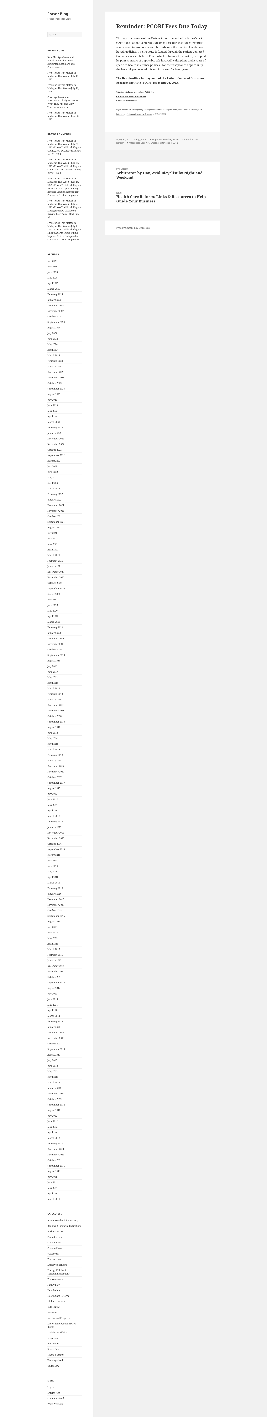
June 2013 (52, 1065)
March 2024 (53, 355)
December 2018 (55, 705)
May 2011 (52, 1187)
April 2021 (52, 549)
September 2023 (56, 388)
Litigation (52, 1338)
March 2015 (53, 949)
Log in (50, 1387)
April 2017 (52, 810)
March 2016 (53, 882)
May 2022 (52, 477)
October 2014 (54, 977)
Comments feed (55, 1398)
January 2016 (54, 893)
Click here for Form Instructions (131, 96)
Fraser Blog (57, 13)
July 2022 (52, 466)
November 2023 (55, 377)
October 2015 (54, 910)
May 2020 (52, 610)
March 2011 (53, 1199)
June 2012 (52, 1121)
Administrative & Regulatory (62, 1220)
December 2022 (55, 438)
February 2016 (55, 888)
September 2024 (56, 322)
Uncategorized (55, 1360)
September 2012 (56, 1104)
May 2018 (52, 738)
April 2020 (52, 616)
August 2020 (53, 594)
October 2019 (54, 649)
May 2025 (52, 277)
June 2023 (52, 405)
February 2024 (55, 360)
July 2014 (52, 993)
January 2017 (54, 827)
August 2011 (53, 1171)
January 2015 (54, 960)
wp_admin (141, 139)
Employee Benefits (57, 1264)
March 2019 (53, 688)
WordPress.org (55, 1403)
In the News (53, 1306)
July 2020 (52, 599)
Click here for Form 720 (126, 100)
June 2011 (52, 1182)
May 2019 (52, 677)
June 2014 (52, 999)
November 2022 (55, 444)
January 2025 (54, 299)
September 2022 (56, 455)
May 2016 (52, 871)
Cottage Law (54, 1242)
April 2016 (52, 877)
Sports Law (53, 1349)
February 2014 (55, 1021)
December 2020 (55, 571)
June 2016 (52, 866)
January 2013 (54, 1088)
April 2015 (52, 943)
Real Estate (53, 1343)
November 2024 (55, 310)
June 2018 (52, 732)
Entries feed (53, 1392)
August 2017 (53, 788)
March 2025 (53, 288)
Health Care (53, 1290)
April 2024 (52, 349)
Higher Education (56, 1301)
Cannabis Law (54, 1237)
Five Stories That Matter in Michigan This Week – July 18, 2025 (63, 76)
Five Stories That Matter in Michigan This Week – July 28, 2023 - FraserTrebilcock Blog (63, 144)
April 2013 (52, 1076)
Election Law (54, 1259)
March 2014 (53, 1015)
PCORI (174, 142)
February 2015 (55, 954)
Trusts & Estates (55, 1354)
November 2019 (55, 644)
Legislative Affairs (57, 1332)
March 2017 (53, 816)
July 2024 (52, 333)
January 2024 (54, 366)
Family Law (53, 1284)
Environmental (55, 1279)
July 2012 (52, 1115)
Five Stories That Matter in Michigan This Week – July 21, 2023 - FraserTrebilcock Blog (63, 163)
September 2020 (56, 588)
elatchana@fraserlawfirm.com (139, 114)
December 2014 (55, 965)
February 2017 (55, 821)
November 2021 (55, 510)
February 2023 (55, 427)
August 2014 (53, 988)
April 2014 (52, 1010)
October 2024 (54, 316)
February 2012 (55, 1143)
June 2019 (52, 671)
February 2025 (55, 294)
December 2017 (55, 766)
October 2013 (54, 1043)
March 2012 (53, 1137)
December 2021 (55, 505)
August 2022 (53, 460)
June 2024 (52, 338)
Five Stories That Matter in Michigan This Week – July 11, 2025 (63, 88)
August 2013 (53, 1054)
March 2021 (53, 555)
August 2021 (53, 527)
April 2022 (52, 483)
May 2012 (52, 1126)
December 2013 (55, 1032)
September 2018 (56, 721)
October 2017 (54, 777)
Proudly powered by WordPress (133, 227)
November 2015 (55, 904)
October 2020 (54, 582)
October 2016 (54, 843)
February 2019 (55, 693)
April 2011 (52, 1193)
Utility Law (53, 1365)
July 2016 (52, 860)
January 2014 (54, 1026)
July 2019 (52, 666)
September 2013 (56, 1049)
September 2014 (56, 982)
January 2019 (54, 699)
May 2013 (52, 1071)
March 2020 (53, 621)
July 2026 (52, 261)
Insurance (52, 1312)
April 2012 (52, 1132)
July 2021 (52, 532)
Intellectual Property (58, 1318)
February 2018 (55, 755)
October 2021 (54, 516)
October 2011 (54, 1160)
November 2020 (55, 577)
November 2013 (55, 1038)
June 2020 (52, 605)
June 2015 (52, 932)
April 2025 (52, 283)
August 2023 (53, 394)
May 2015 (52, 938)
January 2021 (54, 566)
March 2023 (53, 421)
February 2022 (55, 494)
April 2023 (52, 416)
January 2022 (54, 499)
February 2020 (55, 627)
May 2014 (52, 1004)
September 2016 (56, 849)
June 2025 (52, 272)
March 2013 (53, 1082)
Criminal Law (54, 1248)
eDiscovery (53, 1253)
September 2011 (56, 1165)
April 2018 (52, 743)
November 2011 (55, 1154)
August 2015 (53, 921)
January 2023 (54, 433)
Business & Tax (55, 1231)
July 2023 (52, 399)
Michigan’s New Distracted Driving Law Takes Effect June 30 (63, 214)
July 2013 (52, 1060)
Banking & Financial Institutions (64, 1225)
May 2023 (52, 410)
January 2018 (54, 760)
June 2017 (52, 799)
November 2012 (55, 1093)
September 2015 (56, 915)
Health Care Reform (58, 1295)
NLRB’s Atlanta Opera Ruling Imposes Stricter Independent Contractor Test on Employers (63, 192)
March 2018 (53, 749)
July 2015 (52, 927)
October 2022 (54, 449)
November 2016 (55, 838)
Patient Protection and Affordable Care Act (178, 38)
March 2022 (53, 488)
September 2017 (56, 782)
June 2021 (52, 538)
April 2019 (52, 682)
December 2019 (55, 638)
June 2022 (52, 471)
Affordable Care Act (139, 142)
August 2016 (53, 854)
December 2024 (55, 305)
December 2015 (55, 899)
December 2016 (55, 832)
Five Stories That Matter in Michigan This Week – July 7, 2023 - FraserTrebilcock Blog (62, 204)
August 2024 (53, 327)
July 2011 (52, 1176)
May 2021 (52, 544)
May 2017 (52, 804)
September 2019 (56, 655)
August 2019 (53, 660)
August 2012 (53, 1110)
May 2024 (52, 344)
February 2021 (55, 560)
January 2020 (54, 632)
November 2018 (55, 710)
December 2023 (55, 372)
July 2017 (52, 793)
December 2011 (55, 1149)
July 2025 (52, 266)
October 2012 (54, 1099)
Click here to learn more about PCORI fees (135, 92)
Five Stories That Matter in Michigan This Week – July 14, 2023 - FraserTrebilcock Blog (63, 182)
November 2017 (55, 771)
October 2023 (54, 383)
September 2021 (56, 521)
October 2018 (54, 716)
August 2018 (53, 727)
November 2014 (55, 971)
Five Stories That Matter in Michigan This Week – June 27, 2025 (63, 116)
